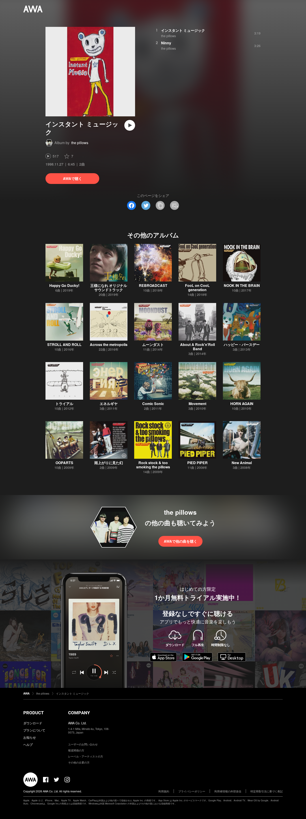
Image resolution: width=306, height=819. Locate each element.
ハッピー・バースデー (242, 344)
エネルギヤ (109, 403)
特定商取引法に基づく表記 (266, 791)
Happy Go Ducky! (64, 285)
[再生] (129, 125)
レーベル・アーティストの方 (85, 756)
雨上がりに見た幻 (108, 462)
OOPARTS (64, 462)
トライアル (64, 403)
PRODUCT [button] (33, 712)
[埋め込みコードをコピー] (174, 205)
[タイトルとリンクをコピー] (160, 205)
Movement (197, 403)
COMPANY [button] (79, 712)
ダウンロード (32, 723)
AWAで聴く (72, 178)
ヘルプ (28, 744)
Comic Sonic (153, 403)
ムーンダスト (153, 344)
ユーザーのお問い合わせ (83, 744)
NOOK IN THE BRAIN (242, 285)
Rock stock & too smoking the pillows (153, 464)
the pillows (79, 142)
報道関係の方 (76, 750)
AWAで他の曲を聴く (180, 541)
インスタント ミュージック (183, 30)
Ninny (166, 42)
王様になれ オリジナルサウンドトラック (108, 287)
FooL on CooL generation (197, 287)
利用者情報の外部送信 (227, 791)
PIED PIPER (197, 462)
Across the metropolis (108, 344)
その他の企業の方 (79, 762)
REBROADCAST (153, 285)
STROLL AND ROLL (64, 344)
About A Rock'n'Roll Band (197, 346)
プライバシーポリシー (191, 791)
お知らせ (29, 737)
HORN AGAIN (241, 403)
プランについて (34, 730)
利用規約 (163, 791)
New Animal (242, 462)
